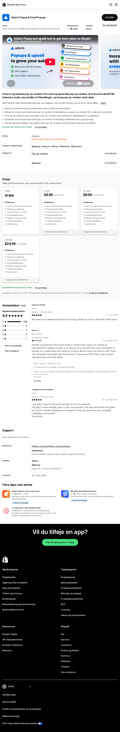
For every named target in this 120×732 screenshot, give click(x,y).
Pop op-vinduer (40, 153)
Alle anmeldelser (12, 351)
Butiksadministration (13, 609)
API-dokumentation (12, 639)
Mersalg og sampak (71, 593)
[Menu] (116, 4)
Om (62, 634)
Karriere (65, 639)
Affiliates (66, 661)
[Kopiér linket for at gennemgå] (47, 305)
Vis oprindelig (41, 127)
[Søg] (110, 4)
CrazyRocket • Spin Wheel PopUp (26, 508)
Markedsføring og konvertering (18, 604)
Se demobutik (110, 25)
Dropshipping (68, 577)
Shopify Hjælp (9, 634)
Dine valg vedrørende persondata (19, 723)
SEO (63, 604)
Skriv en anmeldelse (13, 346)
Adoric (89, 29)
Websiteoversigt (10, 716)
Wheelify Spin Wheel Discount (83, 491)
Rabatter (36, 163)
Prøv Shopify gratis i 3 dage (60, 542)
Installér (109, 17)
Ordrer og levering (12, 593)
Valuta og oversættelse (73, 615)
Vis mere (37, 381)
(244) (75, 29)
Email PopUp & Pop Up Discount (26, 491)
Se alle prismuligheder (98, 293)
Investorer (66, 645)
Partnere (65, 656)
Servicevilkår (9, 702)
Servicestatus (68, 672)
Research (7, 650)
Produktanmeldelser (71, 588)
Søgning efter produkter (15, 582)
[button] (30, 497)
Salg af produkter (11, 588)
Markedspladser (69, 582)
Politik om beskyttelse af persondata (51, 446)
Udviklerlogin (9, 694)
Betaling (36, 146)
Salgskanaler (9, 577)
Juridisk (65, 666)
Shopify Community (12, 645)
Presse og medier (70, 650)
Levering (65, 609)
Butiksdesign (9, 599)
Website (36, 465)
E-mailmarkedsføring (72, 599)
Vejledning (37, 450)
